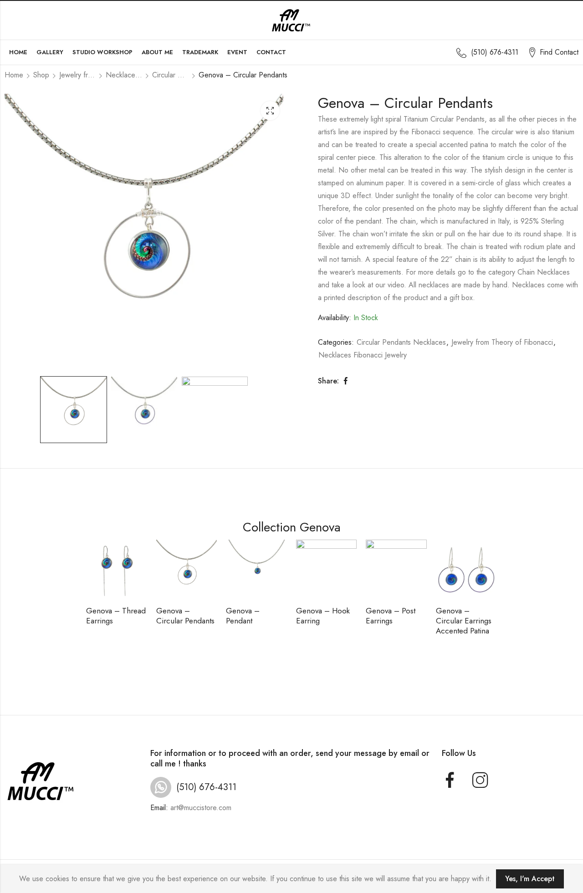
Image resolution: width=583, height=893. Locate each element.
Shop (41, 75)
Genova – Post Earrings (390, 615)
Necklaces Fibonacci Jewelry (124, 75)
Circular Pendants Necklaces (170, 75)
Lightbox (270, 110)
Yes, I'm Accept (530, 878)
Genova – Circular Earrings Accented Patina (463, 620)
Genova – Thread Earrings (116, 615)
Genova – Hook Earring (323, 615)
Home (14, 75)
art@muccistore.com (200, 807)
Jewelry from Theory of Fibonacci (77, 75)
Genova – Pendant (243, 615)
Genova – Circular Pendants (185, 615)
